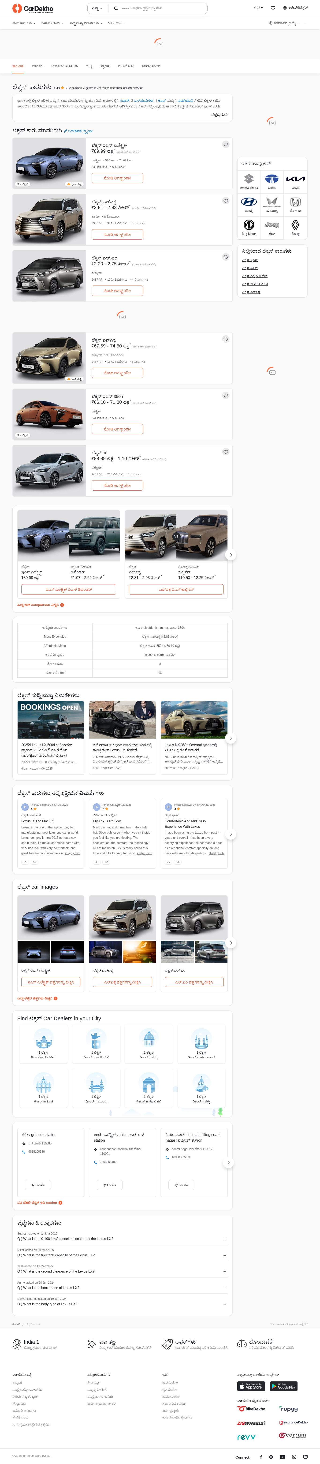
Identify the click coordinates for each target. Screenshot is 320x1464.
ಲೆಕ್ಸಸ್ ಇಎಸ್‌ (250, 260)
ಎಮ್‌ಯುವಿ (185, 101)
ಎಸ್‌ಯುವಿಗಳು (143, 101)
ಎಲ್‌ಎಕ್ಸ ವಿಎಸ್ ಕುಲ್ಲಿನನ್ (176, 589)
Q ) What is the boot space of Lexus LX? (48, 1288)
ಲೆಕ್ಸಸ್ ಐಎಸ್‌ (250, 268)
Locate (40, 1185)
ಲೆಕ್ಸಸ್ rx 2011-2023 (255, 284)
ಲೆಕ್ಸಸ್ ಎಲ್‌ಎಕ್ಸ (251, 292)
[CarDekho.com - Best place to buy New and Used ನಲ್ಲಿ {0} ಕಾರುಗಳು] (32, 8)
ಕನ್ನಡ (257, 7)
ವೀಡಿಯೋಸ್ (126, 66)
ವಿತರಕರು (38, 66)
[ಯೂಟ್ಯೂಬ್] (282, 1457)
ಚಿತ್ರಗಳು (105, 66)
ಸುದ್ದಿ (89, 66)
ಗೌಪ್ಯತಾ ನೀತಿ (19, 1403)
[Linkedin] (305, 1457)
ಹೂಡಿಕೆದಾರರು (20, 1417)
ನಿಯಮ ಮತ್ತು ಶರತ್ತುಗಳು (25, 1396)
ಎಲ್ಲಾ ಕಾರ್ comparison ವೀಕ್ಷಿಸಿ (38, 605)
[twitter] (271, 1457)
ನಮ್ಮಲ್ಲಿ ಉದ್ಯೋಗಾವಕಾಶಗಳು (27, 1389)
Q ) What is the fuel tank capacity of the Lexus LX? (56, 1255)
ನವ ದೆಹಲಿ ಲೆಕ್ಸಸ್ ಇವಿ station (37, 1203)
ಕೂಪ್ (162, 101)
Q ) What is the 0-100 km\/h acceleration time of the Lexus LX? (65, 1239)
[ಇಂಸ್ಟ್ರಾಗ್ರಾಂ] (294, 1457)
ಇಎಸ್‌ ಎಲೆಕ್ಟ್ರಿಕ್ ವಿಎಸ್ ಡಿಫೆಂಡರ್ (69, 589)
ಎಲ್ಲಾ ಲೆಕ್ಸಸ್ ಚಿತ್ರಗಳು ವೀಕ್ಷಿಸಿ (34, 998)
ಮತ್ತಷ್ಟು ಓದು (219, 114)
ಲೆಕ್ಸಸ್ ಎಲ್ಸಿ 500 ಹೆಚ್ (255, 276)
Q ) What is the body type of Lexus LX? (47, 1304)
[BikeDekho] (251, 1409)
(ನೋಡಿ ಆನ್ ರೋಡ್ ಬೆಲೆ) (128, 152)
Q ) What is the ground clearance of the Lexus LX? (55, 1271)
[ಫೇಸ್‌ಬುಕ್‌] (261, 1457)
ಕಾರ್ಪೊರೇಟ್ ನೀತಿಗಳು (24, 1410)
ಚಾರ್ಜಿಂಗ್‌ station (64, 66)
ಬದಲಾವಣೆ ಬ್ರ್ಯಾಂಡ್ (80, 131)
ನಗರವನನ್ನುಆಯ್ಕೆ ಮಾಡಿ (288, 23)
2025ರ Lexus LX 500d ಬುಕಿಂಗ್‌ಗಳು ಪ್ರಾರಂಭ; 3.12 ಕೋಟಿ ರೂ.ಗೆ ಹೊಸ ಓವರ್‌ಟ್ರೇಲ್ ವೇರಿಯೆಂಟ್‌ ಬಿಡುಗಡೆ (46, 750)
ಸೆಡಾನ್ (124, 101)
